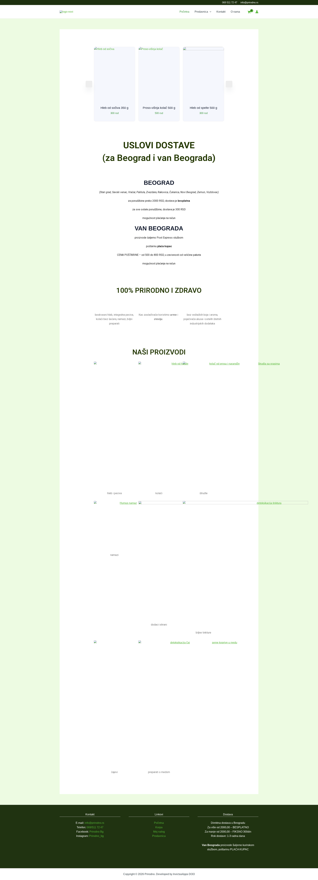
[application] (209, 11)
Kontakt (220, 11)
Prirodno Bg (96, 831)
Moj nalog (159, 831)
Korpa (158, 827)
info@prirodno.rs (249, 2)
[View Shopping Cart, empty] (249, 12)
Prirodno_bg (96, 836)
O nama (235, 11)
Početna (184, 11)
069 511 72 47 (229, 2)
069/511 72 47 (95, 827)
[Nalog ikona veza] (256, 11)
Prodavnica (201, 11)
